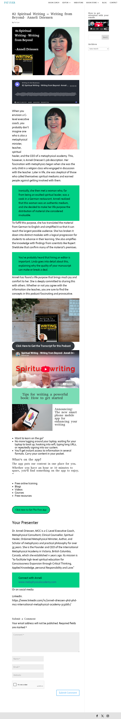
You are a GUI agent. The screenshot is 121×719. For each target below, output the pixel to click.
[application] (98, 25)
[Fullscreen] (107, 29)
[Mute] (105, 29)
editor (65, 3)
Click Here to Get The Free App (31, 509)
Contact (113, 3)
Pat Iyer (17, 22)
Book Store (91, 3)
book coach (53, 3)
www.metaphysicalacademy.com (37, 582)
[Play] (91, 29)
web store (78, 3)
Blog (104, 3)
